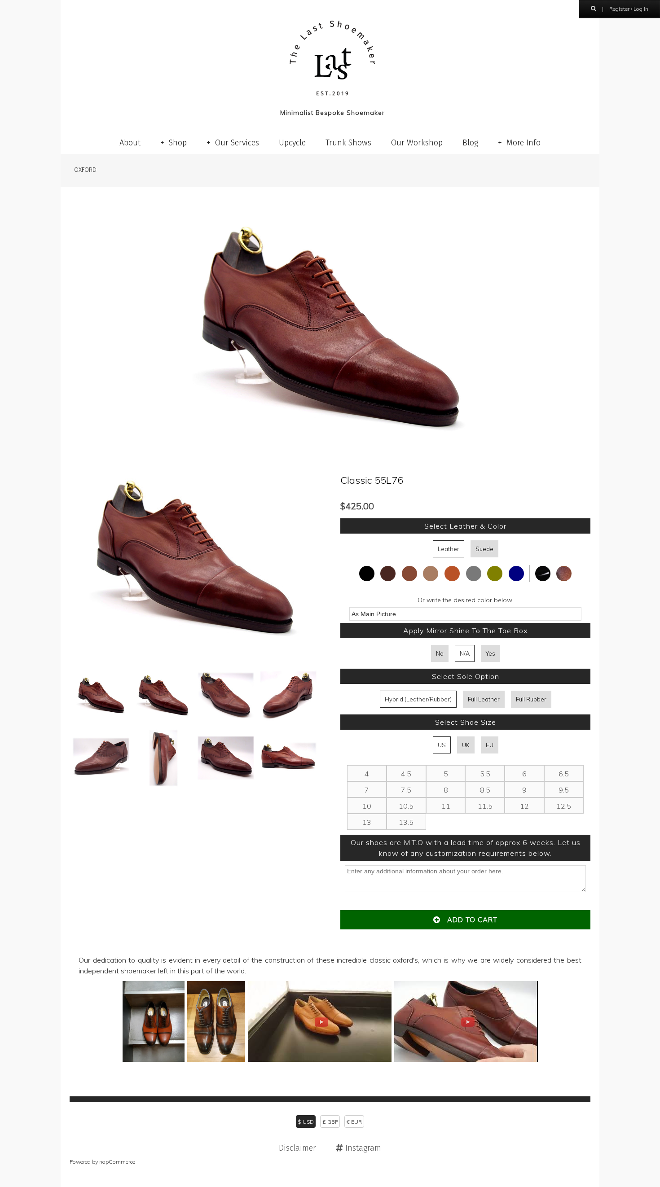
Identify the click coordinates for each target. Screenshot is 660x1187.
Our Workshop (417, 143)
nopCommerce (117, 1161)
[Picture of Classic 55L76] (194, 654)
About (130, 143)
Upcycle (292, 143)
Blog (470, 143)
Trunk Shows (348, 143)
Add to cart (468, 919)
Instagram (362, 1148)
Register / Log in (628, 8)
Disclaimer (297, 1148)
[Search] (593, 9)
